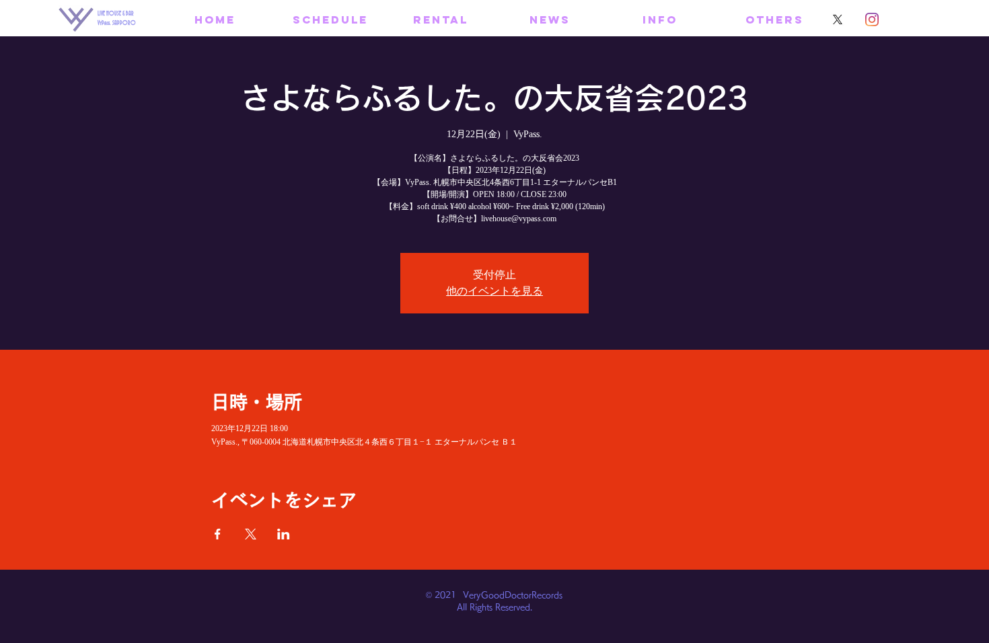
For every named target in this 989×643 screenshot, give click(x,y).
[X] (837, 19)
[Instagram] (872, 19)
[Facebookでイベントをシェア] (217, 534)
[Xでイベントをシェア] (250, 534)
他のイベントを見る (494, 291)
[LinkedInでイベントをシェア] (283, 534)
